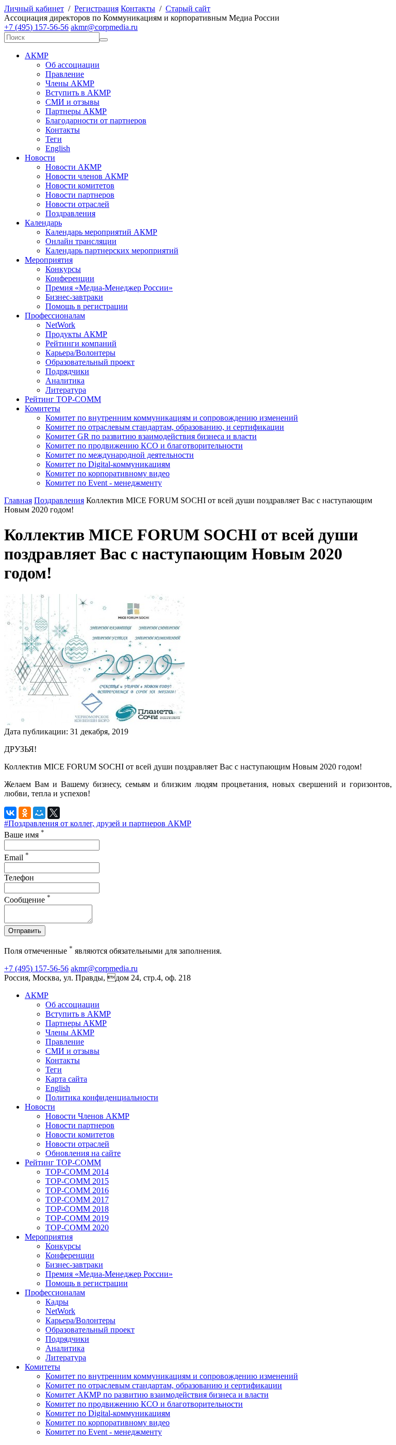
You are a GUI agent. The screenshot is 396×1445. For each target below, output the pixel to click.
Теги (53, 139)
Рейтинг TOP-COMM (63, 399)
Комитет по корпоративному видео (107, 473)
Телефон (19, 877)
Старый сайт (188, 8)
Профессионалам (55, 315)
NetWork (60, 324)
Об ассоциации (72, 64)
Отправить (24, 931)
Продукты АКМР (76, 334)
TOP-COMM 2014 (77, 1171)
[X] (53, 813)
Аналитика (65, 380)
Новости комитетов (79, 185)
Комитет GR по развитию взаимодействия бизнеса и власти (151, 436)
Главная (18, 500)
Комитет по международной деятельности (119, 455)
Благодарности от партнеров (95, 120)
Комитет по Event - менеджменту (103, 482)
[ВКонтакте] (10, 813)
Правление (64, 74)
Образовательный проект (90, 362)
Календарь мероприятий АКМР (101, 232)
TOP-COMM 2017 (77, 1199)
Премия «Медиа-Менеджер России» (109, 287)
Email (16, 857)
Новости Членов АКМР (87, 1116)
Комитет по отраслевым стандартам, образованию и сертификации (163, 1385)
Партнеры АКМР (76, 111)
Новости (40, 157)
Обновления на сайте (83, 1153)
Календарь (43, 222)
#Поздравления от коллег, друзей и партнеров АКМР (97, 823)
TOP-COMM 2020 (77, 1227)
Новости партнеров (79, 194)
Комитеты (42, 408)
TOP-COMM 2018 (77, 1209)
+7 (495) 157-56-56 (36, 27)
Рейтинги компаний (81, 343)
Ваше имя (24, 834)
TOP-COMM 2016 (77, 1190)
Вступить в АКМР (78, 92)
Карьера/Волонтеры (80, 352)
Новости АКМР (73, 167)
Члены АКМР (69, 83)
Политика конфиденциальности (101, 1097)
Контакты (138, 8)
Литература (65, 390)
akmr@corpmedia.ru (104, 27)
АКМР (36, 55)
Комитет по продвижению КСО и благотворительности (144, 445)
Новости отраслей (77, 204)
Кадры (57, 1301)
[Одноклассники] (25, 813)
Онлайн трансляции (81, 241)
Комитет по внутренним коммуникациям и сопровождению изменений (171, 417)
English (57, 148)
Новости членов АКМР (86, 176)
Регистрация (96, 8)
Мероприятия (49, 259)
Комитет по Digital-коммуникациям (107, 464)
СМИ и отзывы (72, 102)
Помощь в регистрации (86, 306)
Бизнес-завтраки (74, 297)
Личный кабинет (34, 8)
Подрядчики (67, 371)
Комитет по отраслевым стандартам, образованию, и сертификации (164, 427)
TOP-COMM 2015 (77, 1181)
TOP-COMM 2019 (77, 1218)
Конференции (69, 278)
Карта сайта (66, 1078)
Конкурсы (63, 269)
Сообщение (27, 899)
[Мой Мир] (39, 813)
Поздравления (70, 213)
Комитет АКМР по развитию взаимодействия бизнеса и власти (157, 1394)
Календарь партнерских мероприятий (111, 250)
